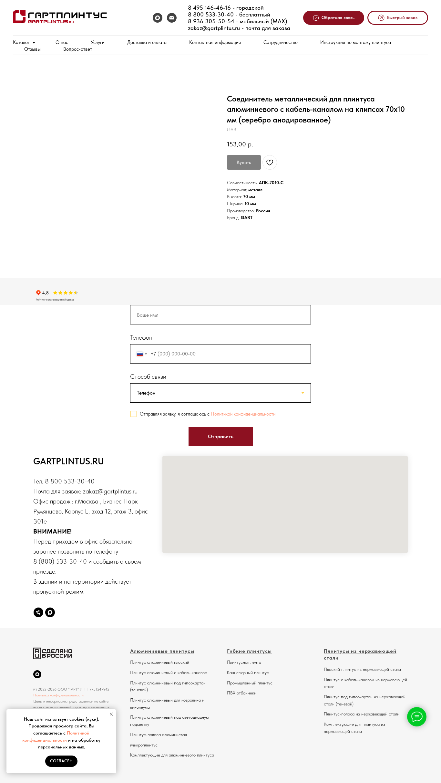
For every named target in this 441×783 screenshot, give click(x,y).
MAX (278, 21)
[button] (333, 18)
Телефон (141, 337)
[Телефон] (38, 612)
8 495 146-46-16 (209, 7)
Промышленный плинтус (249, 682)
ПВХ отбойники (241, 692)
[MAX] (157, 18)
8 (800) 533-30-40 (60, 561)
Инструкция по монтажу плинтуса (355, 42)
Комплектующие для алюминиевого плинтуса (172, 754)
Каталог (22, 42)
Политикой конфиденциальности (243, 414)
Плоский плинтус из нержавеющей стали (362, 669)
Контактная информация (215, 42)
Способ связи (148, 376)
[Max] (50, 612)
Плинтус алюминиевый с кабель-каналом (168, 672)
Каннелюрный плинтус (248, 672)
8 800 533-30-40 (211, 14)
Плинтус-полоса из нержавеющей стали (361, 713)
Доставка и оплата (147, 42)
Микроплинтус (144, 744)
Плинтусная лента (244, 662)
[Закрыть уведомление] (111, 714)
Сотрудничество (280, 42)
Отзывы (32, 49)
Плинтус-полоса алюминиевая (158, 734)
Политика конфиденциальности (58, 695)
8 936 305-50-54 (211, 21)
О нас (62, 42)
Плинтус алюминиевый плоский (159, 662)
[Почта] (172, 18)
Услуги (98, 42)
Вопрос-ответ (77, 49)
